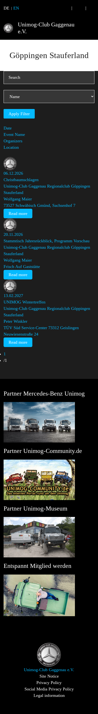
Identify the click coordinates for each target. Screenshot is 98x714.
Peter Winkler (15, 321)
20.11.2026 (13, 234)
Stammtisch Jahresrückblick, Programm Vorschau (46, 240)
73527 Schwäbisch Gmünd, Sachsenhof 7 (39, 205)
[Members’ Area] (92, 8)
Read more (18, 213)
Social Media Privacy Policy (49, 689)
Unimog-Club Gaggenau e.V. (46, 28)
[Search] (65, 8)
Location (11, 147)
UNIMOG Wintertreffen (24, 302)
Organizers (13, 141)
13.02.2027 (13, 295)
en (16, 8)
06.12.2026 (13, 173)
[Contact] (79, 8)
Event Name (14, 134)
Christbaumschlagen (21, 179)
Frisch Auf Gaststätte (22, 266)
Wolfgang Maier (18, 199)
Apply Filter (19, 113)
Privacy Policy (49, 682)
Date (8, 128)
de (6, 8)
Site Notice (49, 676)
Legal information (49, 695)
